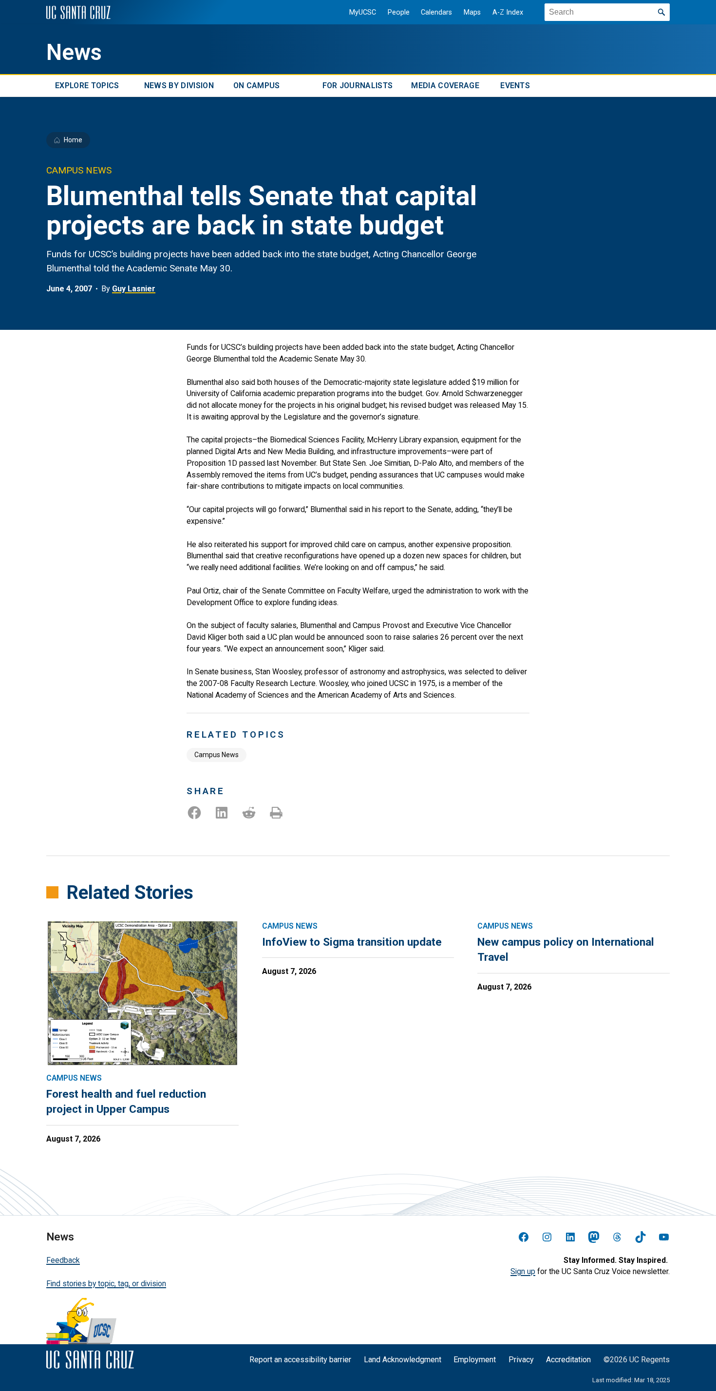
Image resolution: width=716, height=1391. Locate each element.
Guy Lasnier (133, 288)
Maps (472, 12)
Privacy (521, 1359)
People (399, 12)
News (74, 52)
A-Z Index (507, 12)
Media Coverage (445, 86)
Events (515, 86)
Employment (474, 1359)
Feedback (63, 1260)
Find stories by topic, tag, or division (106, 1283)
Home (73, 140)
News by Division (179, 86)
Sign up (522, 1271)
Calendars (436, 12)
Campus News (216, 755)
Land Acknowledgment (402, 1359)
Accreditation (568, 1359)
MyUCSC (362, 12)
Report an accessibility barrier (300, 1359)
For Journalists (357, 86)
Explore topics (87, 86)
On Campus (256, 86)
